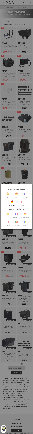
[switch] (3, 431)
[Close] (30, 187)
